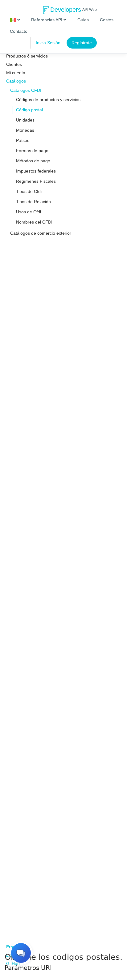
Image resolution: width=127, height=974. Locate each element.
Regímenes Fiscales (36, 181)
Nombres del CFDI (34, 222)
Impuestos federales (36, 171)
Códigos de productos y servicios (48, 99)
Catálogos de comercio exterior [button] (40, 233)
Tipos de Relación (33, 201)
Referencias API (47, 19)
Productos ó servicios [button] (27, 55)
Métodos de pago (33, 160)
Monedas (25, 130)
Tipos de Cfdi (29, 191)
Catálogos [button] (16, 81)
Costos (106, 19)
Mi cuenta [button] (15, 72)
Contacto (18, 31)
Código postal (29, 109)
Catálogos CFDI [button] (25, 90)
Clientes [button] (14, 64)
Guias (83, 19)
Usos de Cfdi (28, 211)
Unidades (25, 119)
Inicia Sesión (48, 42)
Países (22, 140)
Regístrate (82, 42)
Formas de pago (32, 150)
